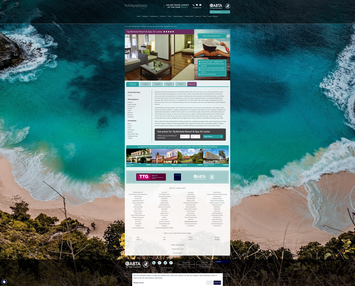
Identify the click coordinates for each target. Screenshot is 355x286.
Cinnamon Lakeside (190, 196)
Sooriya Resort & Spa (217, 219)
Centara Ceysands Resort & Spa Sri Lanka (217, 194)
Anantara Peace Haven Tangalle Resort (138, 194)
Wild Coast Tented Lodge (138, 227)
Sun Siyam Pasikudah (164, 221)
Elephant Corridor (191, 200)
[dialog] (177, 279)
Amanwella (190, 192)
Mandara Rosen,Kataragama (138, 215)
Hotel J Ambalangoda (191, 207)
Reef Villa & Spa (217, 217)
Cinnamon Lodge (217, 196)
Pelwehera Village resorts (138, 217)
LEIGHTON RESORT (217, 213)
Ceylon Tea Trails (138, 196)
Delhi (138, 237)
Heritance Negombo (138, 207)
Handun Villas (138, 204)
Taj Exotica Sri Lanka (217, 221)
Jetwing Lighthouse (138, 211)
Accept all (217, 282)
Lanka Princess (190, 213)
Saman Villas (164, 219)
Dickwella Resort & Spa (138, 200)
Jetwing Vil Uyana (190, 211)
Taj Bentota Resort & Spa (170, 26)
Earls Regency (164, 200)
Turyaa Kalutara (217, 225)
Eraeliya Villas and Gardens (217, 200)
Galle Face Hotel (164, 202)
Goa (164, 237)
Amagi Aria (164, 192)
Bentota (191, 237)
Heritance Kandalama (217, 204)
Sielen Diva (190, 219)
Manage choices (138, 282)
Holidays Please (136, 26)
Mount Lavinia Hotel (191, 215)
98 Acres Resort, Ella (138, 192)
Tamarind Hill (138, 223)
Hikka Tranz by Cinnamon (164, 207)
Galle (164, 239)
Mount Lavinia (164, 215)
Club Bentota (164, 198)
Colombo (138, 239)
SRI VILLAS (138, 221)
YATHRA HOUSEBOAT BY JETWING (164, 227)
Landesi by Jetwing (164, 213)
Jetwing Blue (164, 209)
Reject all (209, 282)
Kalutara (191, 239)
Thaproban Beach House (217, 223)
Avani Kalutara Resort (164, 194)
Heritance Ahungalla (164, 204)
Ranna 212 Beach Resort (191, 217)
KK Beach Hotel (138, 213)
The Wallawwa (190, 225)
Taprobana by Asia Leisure (191, 223)
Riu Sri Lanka (138, 219)
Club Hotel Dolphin (190, 198)
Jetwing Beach (138, 209)
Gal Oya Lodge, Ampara (138, 202)
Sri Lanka (149, 26)
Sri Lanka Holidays (158, 26)
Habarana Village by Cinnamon (217, 202)
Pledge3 (164, 217)
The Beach (138, 225)
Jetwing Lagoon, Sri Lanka (191, 209)
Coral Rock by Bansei (217, 198)
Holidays (143, 26)
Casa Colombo (190, 194)
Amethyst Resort (217, 192)
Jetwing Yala (217, 211)
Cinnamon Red (138, 198)
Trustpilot (177, 175)
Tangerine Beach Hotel (164, 223)
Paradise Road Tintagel (217, 215)
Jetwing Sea (164, 211)
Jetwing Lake (217, 209)
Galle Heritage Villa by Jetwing (191, 202)
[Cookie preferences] (4, 281)
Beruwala (217, 237)
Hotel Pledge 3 (217, 207)
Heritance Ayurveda (190, 204)
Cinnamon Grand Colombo (164, 196)
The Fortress (164, 225)
